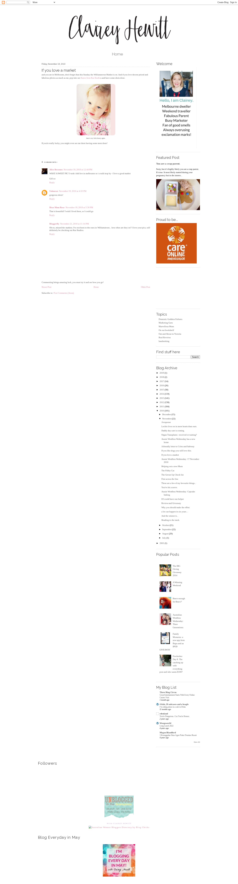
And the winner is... (169, 516)
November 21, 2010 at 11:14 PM (74, 224)
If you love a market (59, 70)
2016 (162, 385)
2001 (162, 543)
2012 (162, 402)
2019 (162, 373)
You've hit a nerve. (169, 487)
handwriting (164, 341)
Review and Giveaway (171, 503)
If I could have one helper (172, 499)
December (166, 414)
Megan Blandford (168, 732)
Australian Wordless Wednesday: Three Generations (178, 621)
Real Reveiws (165, 337)
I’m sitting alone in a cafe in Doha (173, 707)
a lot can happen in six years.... (174, 511)
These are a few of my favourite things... (178, 483)
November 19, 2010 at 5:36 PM (79, 207)
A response (166, 422)
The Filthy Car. (168, 470)
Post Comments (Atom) (64, 293)
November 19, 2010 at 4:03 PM (72, 191)
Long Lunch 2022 (166, 726)
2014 (162, 394)
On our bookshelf (166, 330)
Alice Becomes (56, 169)
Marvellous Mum (166, 326)
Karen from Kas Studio (91, 78)
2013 (162, 398)
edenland (164, 713)
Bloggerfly (54, 224)
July (164, 538)
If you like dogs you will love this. (176, 450)
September (167, 529)
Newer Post (46, 287)
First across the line (169, 479)
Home (117, 54)
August (165, 533)
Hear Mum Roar (57, 207)
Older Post (145, 287)
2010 (162, 410)
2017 (162, 381)
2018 (162, 377)
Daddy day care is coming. (173, 430)
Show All (197, 742)
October (166, 525)
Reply (52, 182)
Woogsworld (165, 723)
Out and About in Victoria (170, 334)
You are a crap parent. (168, 163)
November (167, 418)
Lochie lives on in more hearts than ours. (179, 426)
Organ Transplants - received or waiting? (179, 435)
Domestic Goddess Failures (170, 319)
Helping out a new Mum (172, 466)
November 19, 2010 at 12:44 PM (78, 169)
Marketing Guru (166, 323)
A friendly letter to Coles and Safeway (177, 446)
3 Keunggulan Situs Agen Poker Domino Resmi (178, 735)
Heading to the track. (170, 520)
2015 (162, 389)
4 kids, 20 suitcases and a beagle (174, 704)
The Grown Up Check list (172, 475)
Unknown (53, 191)
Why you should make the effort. (175, 507)
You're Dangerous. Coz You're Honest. (175, 716)
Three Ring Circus (168, 692)
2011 (162, 406)
